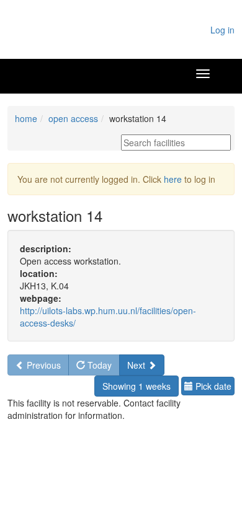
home (26, 118)
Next (137, 365)
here (173, 179)
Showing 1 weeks (136, 386)
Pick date (212, 386)
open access (73, 118)
